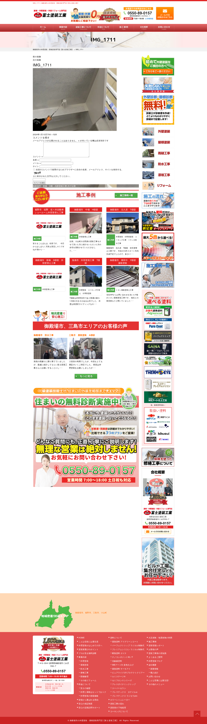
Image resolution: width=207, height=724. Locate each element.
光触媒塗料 (117, 661)
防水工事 (84, 668)
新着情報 (154, 668)
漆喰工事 (84, 672)
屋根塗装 (84, 664)
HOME (43, 28)
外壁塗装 (84, 661)
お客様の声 (153, 649)
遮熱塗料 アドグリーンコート (125, 641)
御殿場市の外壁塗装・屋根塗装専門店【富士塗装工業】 (94, 720)
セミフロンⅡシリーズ (122, 680)
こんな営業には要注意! (159, 680)
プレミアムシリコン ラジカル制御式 (128, 649)
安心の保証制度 (85, 703)
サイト (36, 166)
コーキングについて (119, 711)
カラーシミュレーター (120, 699)
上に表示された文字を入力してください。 (52, 176)
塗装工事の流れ (83, 28)
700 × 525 (52, 134)
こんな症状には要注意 (88, 641)
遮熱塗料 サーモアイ (121, 668)
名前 (36, 159)
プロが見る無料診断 (87, 653)
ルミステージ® (119, 676)
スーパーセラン (119, 688)
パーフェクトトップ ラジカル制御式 (128, 645)
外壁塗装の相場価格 (89, 695)
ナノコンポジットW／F (122, 657)
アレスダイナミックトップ (124, 684)
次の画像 (37, 59)
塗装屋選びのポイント (88, 649)
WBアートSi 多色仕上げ (123, 664)
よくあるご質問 (155, 657)
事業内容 (63, 28)
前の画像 (37, 56)
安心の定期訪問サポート (89, 707)
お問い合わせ (164, 28)
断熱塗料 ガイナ (119, 653)
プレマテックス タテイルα (124, 692)
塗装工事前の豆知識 (157, 653)
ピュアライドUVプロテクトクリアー (128, 672)
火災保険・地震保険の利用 (160, 637)
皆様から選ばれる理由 (88, 699)
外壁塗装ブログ (155, 661)
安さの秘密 (85, 688)
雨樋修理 (84, 676)
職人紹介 (154, 672)
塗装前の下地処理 (118, 707)
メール (37, 163)
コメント (38, 156)
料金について (103, 28)
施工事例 (124, 28)
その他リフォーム (88, 680)
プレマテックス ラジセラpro (124, 695)
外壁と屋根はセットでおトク (93, 692)
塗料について (116, 637)
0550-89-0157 (160, 523)
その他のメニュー (156, 684)
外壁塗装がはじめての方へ (90, 645)
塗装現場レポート (156, 645)
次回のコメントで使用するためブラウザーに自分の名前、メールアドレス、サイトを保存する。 (79, 169)
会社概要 (144, 28)
